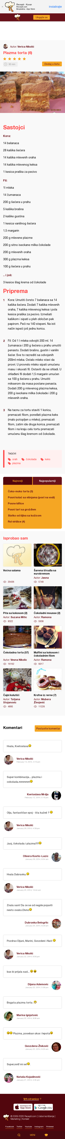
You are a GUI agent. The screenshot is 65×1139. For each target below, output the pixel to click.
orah (14, 459)
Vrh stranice (31, 1098)
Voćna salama (17, 563)
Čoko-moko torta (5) (20, 491)
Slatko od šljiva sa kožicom (24, 515)
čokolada (31, 459)
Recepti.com (6, 1117)
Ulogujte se (41, 17)
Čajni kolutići (17, 688)
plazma (16, 463)
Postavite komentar (48, 728)
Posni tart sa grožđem (22, 509)
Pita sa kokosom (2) (17, 604)
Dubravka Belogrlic (36, 922)
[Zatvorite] (2, 7)
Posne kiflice (16, 503)
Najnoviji (18, 480)
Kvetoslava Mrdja (37, 794)
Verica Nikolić (26, 46)
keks (47, 459)
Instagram (39, 1126)
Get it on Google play (43, 1107)
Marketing (15, 1119)
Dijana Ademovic (38, 984)
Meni (32, 1135)
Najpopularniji (47, 480)
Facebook (9, 1126)
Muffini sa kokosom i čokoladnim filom (48, 645)
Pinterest (50, 1126)
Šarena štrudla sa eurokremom (48, 563)
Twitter (19, 1126)
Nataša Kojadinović (29, 1076)
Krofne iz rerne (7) (48, 688)
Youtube (28, 1126)
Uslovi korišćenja (46, 1116)
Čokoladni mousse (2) (48, 604)
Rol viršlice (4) (16, 521)
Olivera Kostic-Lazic (35, 855)
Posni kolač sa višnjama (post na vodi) (31, 497)
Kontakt (25, 1119)
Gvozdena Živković (36, 1045)
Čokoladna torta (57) (17, 645)
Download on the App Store (23, 1107)
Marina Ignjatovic (27, 1015)
